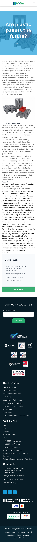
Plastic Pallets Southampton (13, 450)
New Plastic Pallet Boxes (12, 394)
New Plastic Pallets (10, 387)
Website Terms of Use (12, 532)
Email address (9, 310)
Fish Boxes (7, 397)
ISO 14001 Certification (11, 447)
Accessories (7, 409)
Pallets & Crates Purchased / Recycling (17, 459)
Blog (4, 428)
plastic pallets (16, 94)
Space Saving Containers (12, 403)
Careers (6, 431)
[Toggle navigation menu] (34, 3)
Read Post (18, 43)
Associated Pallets (18, 538)
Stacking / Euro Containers (13, 406)
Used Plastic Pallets (10, 391)
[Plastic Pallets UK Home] (18, 3)
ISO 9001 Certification (11, 444)
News (5, 425)
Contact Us (18, 290)
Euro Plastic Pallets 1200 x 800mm (16, 416)
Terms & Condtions (23, 535)
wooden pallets (24, 89)
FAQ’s (5, 438)
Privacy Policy (25, 532)
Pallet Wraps (7, 413)
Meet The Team (9, 435)
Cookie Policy (10, 535)
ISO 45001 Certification (12, 441)
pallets (14, 191)
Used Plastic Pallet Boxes (12, 400)
